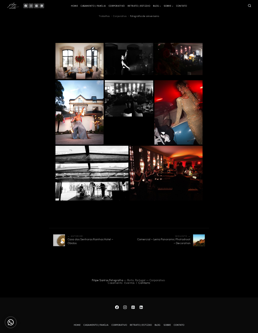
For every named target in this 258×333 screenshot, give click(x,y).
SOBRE (167, 325)
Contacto (144, 282)
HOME (74, 6)
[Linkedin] (41, 5)
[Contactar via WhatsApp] (11, 322)
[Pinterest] (36, 5)
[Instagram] (31, 5)
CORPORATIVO (117, 6)
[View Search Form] (249, 5)
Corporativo (120, 16)
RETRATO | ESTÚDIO (139, 6)
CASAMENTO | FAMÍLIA (93, 6)
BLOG (157, 325)
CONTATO (181, 6)
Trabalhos (104, 16)
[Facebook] (25, 5)
